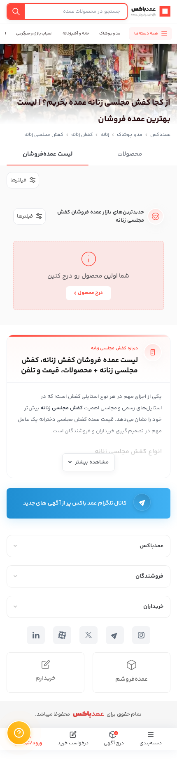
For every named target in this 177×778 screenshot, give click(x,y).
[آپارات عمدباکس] (62, 635)
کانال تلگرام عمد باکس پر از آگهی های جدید (75, 503)
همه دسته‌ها (146, 33)
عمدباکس (160, 135)
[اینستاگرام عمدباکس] (141, 635)
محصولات (129, 154)
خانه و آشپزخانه (76, 33)
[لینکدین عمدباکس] (36, 635)
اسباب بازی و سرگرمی (34, 33)
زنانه (104, 135)
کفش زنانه (82, 135)
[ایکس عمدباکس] (88, 635)
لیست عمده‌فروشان (47, 154)
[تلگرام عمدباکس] (115, 635)
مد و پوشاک (110, 33)
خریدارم (45, 678)
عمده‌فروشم (131, 679)
